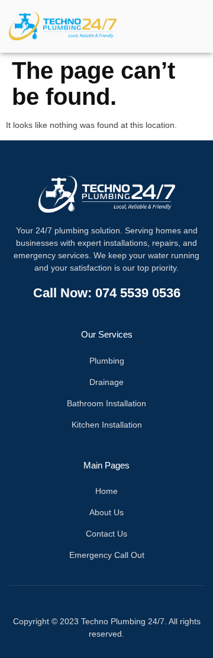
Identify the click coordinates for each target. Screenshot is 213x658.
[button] (179, 26)
